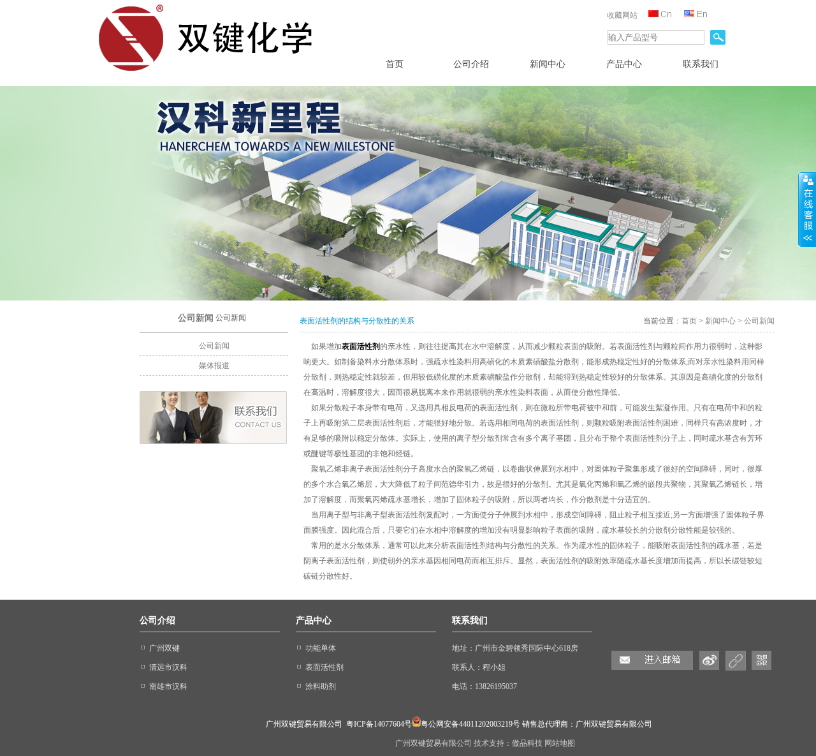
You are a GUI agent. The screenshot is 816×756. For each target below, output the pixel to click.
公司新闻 (214, 345)
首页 (689, 320)
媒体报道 (214, 365)
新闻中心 (720, 320)
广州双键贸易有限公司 (434, 743)
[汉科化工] (210, 74)
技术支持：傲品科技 (509, 743)
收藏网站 (622, 15)
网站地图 (559, 743)
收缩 (807, 210)
